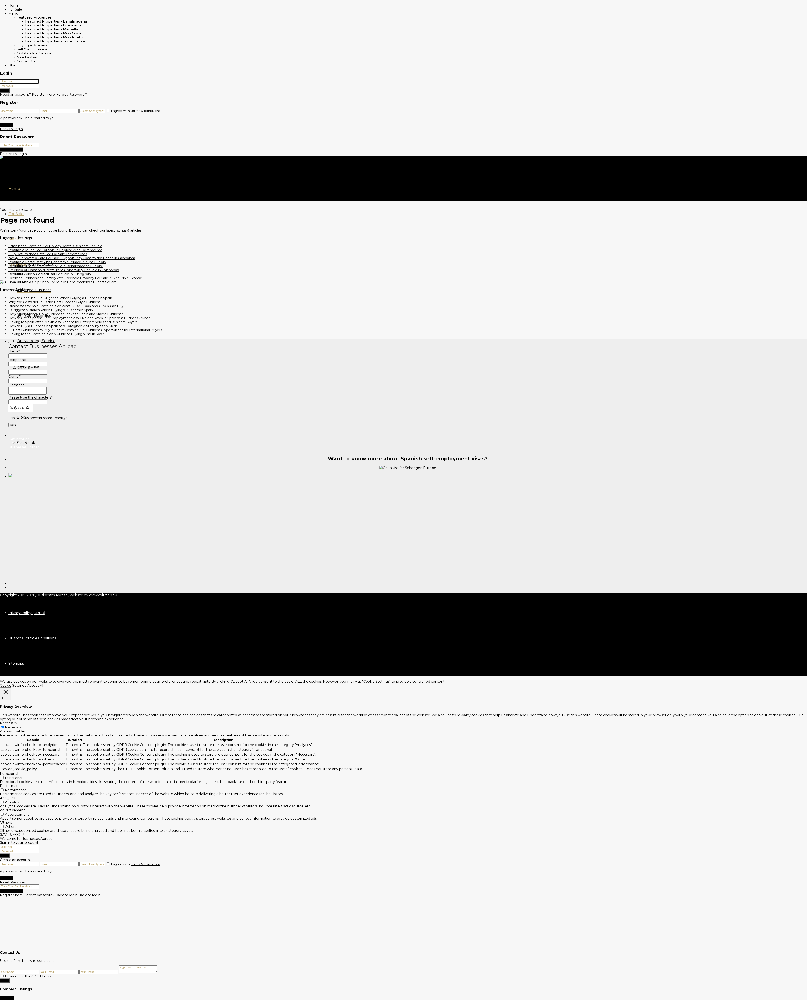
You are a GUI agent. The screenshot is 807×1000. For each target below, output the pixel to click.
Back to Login (11, 129)
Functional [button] (9, 774)
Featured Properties (34, 17)
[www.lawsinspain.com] (407, 468)
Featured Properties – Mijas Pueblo (54, 37)
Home (13, 5)
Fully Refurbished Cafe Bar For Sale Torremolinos (47, 254)
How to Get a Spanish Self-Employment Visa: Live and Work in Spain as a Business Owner (79, 318)
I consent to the (28, 976)
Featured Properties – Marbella (51, 29)
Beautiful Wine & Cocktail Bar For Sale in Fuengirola (49, 274)
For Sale (15, 9)
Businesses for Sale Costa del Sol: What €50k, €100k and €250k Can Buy (65, 306)
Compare (7, 997)
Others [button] (6, 822)
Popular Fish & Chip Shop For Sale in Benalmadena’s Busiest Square (62, 282)
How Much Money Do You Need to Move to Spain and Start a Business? (65, 314)
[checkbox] (2, 976)
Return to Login (13, 154)
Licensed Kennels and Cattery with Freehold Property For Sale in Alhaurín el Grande (75, 278)
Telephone (17, 360)
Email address (20, 368)
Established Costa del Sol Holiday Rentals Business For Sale (55, 246)
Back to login (66, 895)
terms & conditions (145, 111)
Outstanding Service (34, 53)
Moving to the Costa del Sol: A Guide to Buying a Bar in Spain (56, 334)
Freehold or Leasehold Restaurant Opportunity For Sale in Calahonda (63, 270)
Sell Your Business (32, 49)
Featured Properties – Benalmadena (56, 21)
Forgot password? (39, 895)
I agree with (135, 111)
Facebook (26, 442)
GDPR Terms (41, 976)
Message (16, 385)
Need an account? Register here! (27, 95)
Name (14, 351)
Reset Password (12, 149)
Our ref (14, 377)
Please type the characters (30, 397)
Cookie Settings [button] (13, 685)
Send (5, 980)
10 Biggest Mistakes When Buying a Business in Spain (50, 310)
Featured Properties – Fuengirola (53, 25)
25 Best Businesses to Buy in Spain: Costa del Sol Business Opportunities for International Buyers (85, 330)
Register (7, 124)
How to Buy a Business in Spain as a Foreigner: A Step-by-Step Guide (63, 326)
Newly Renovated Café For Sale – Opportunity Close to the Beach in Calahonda (71, 258)
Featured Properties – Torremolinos (55, 41)
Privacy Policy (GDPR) (26, 613)
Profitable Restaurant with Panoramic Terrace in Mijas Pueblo (57, 262)
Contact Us (26, 61)
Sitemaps (16, 663)
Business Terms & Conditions (32, 638)
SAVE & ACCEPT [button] (13, 835)
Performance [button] (11, 786)
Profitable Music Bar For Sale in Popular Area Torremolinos (55, 250)
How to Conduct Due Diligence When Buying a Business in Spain (60, 298)
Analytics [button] (7, 798)
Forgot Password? (71, 95)
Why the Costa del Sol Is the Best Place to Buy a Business (54, 302)
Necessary (13, 727)
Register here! (12, 895)
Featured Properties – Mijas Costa (53, 33)
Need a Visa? (27, 57)
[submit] (10, 342)
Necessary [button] (8, 723)
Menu (13, 13)
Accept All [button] (35, 685)
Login (5, 90)
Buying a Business (32, 45)
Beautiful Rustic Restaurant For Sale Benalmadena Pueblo (55, 266)
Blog (12, 65)
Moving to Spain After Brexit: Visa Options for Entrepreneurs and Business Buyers (72, 322)
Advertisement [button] (12, 810)
